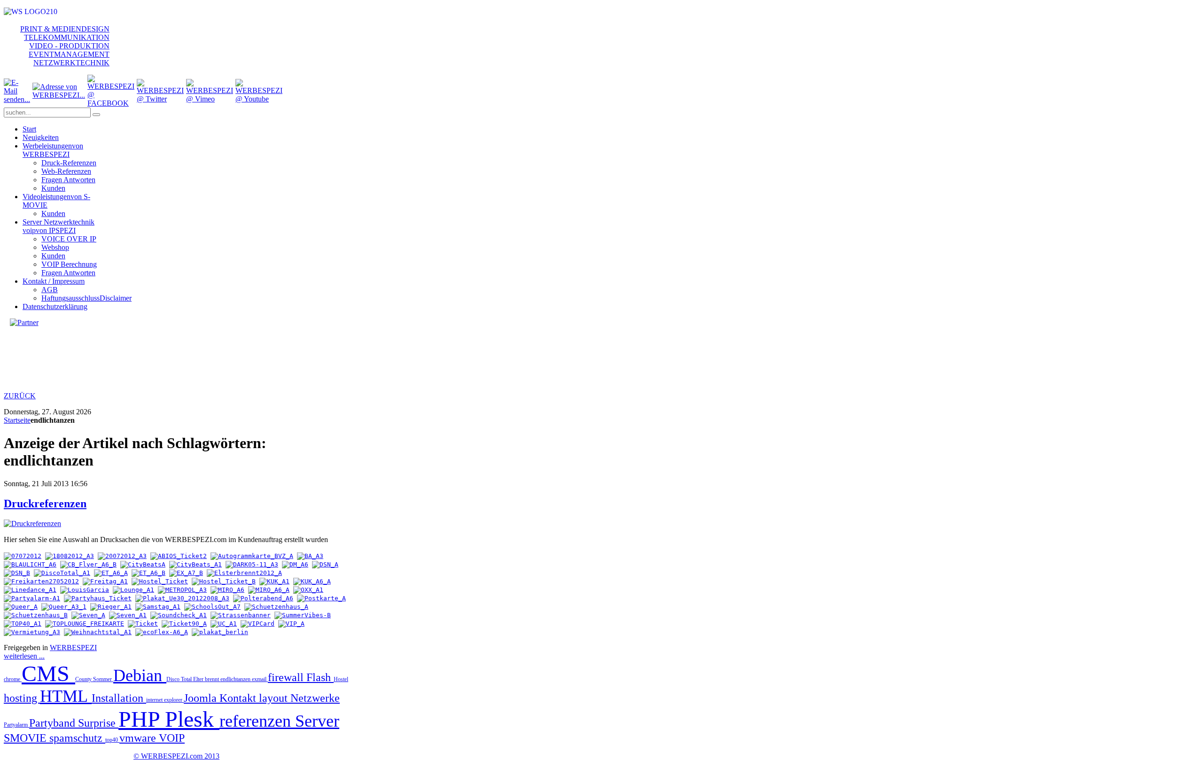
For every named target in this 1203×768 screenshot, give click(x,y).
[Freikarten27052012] (41, 581)
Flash (320, 677)
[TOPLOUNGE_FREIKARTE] (84, 623)
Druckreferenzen (45, 503)
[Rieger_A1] (111, 606)
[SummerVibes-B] (302, 615)
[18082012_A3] (69, 555)
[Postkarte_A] (321, 598)
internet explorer (165, 700)
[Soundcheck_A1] (178, 615)
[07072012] (22, 555)
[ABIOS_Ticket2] (178, 555)
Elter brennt (206, 679)
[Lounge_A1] (133, 589)
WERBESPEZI (73, 648)
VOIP (172, 738)
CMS (48, 673)
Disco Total (179, 679)
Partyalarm (16, 724)
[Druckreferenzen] (32, 524)
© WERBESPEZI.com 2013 (176, 756)
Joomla (201, 698)
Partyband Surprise (73, 723)
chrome (13, 679)
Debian (139, 675)
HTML (66, 696)
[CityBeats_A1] (195, 564)
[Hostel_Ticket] (160, 581)
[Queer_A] (21, 606)
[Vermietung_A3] (32, 632)
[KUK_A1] (274, 581)
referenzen (257, 721)
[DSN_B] (17, 572)
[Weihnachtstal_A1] (98, 632)
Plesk (192, 718)
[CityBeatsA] (142, 564)
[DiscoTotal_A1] (62, 572)
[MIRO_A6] (227, 589)
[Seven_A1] (128, 615)
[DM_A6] (295, 564)
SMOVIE (26, 738)
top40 (112, 740)
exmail (260, 679)
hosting (22, 698)
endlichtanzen (236, 679)
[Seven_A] (88, 615)
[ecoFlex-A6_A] (161, 632)
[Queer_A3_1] (63, 606)
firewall (287, 677)
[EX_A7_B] (186, 572)
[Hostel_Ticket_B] (224, 581)
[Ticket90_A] (184, 623)
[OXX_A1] (308, 589)
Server (317, 721)
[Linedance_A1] (30, 589)
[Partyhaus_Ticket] (98, 598)
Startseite (17, 420)
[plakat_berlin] (220, 632)
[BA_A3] (310, 555)
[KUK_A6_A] (312, 581)
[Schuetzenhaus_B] (36, 615)
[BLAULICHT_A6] (30, 564)
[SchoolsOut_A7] (212, 606)
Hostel (341, 679)
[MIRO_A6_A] (268, 589)
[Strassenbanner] (241, 615)
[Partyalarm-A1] (32, 598)
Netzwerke (315, 698)
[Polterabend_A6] (263, 598)
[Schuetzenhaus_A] (276, 606)
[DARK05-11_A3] (252, 564)
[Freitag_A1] (105, 581)
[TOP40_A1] (22, 623)
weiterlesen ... (24, 656)
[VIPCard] (257, 623)
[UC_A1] (224, 623)
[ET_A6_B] (148, 572)
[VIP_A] (291, 623)
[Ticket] (143, 623)
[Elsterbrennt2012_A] (244, 572)
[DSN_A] (325, 564)
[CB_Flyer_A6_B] (88, 564)
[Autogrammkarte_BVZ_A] (252, 555)
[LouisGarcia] (84, 589)
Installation (119, 698)
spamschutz (77, 738)
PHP (141, 718)
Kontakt (239, 698)
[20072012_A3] (122, 555)
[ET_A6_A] (111, 572)
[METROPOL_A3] (182, 589)
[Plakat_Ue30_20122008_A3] (182, 598)
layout (274, 698)
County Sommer (94, 679)
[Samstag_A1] (157, 606)
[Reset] (96, 114)
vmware (139, 738)
